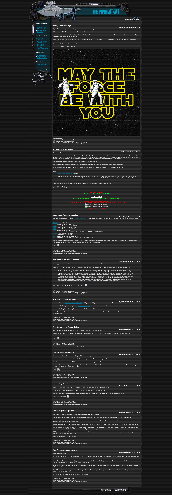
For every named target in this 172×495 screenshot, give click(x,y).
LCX (54, 237)
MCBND (55, 223)
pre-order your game (84, 306)
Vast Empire (41, 38)
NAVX (54, 227)
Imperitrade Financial (81, 218)
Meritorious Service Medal (66, 173)
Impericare (40, 45)
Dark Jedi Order (42, 58)
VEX (54, 224)
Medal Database (42, 27)
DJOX (54, 229)
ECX (54, 230)
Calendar (40, 32)
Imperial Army (41, 55)
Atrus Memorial (42, 64)
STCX (54, 226)
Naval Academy (42, 30)
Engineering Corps (43, 56)
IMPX (54, 231)
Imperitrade (40, 44)
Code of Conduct (42, 48)
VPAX (54, 234)
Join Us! (39, 47)
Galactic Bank (41, 42)
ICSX (54, 236)
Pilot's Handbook (42, 29)
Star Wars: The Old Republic (73, 303)
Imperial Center (42, 41)
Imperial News (41, 26)
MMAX (55, 233)
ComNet (39, 39)
